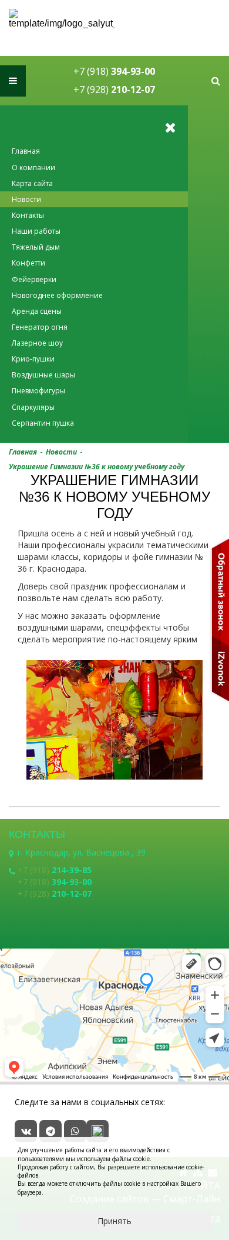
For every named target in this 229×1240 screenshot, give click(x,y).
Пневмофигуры (38, 391)
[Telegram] (50, 1131)
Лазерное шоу (37, 343)
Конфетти (28, 263)
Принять (114, 1220)
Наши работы (36, 231)
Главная (26, 151)
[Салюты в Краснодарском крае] (61, 19)
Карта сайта (32, 183)
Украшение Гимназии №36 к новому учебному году (96, 467)
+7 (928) (114, 89)
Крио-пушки (33, 359)
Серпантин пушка (43, 423)
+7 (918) (114, 71)
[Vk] (26, 1131)
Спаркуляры (33, 407)
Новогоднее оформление (57, 295)
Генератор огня (40, 327)
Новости (26, 199)
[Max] (97, 1131)
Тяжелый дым (36, 247)
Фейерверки (34, 279)
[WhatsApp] (75, 1131)
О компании (33, 168)
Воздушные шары (43, 375)
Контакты (28, 215)
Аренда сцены (37, 311)
